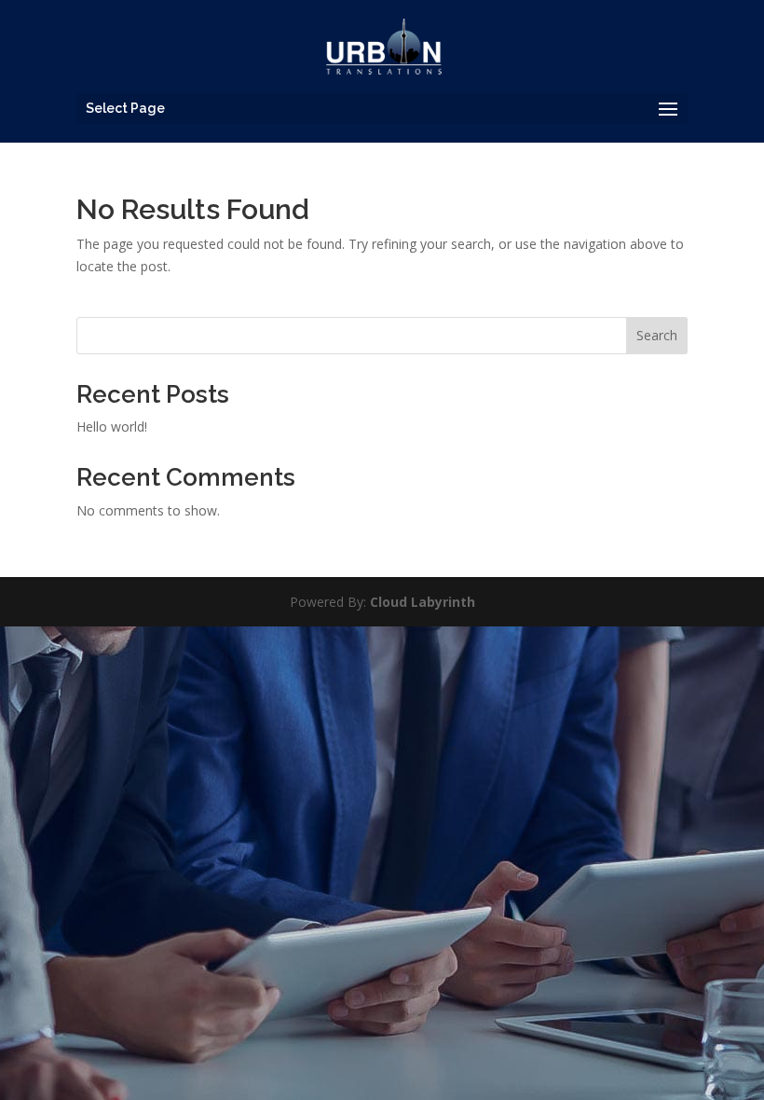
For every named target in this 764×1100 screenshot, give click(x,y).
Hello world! (111, 426)
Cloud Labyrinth (422, 602)
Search (656, 335)
